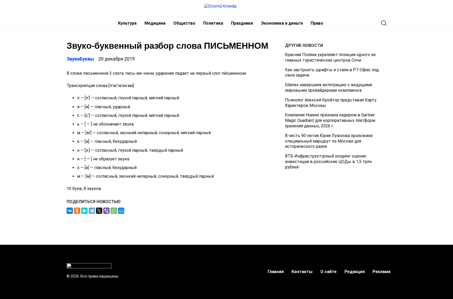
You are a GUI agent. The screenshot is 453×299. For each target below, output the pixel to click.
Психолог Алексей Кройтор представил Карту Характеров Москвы (330, 102)
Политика (213, 23)
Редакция (354, 271)
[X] (99, 211)
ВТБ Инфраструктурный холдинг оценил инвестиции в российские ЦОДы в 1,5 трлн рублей (328, 162)
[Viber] (106, 211)
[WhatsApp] (114, 211)
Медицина (154, 23)
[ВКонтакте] (70, 211)
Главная (276, 271)
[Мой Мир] (121, 211)
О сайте (328, 271)
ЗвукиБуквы (80, 59)
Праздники (242, 23)
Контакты (302, 271)
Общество (184, 23)
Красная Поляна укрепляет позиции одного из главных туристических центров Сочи (330, 57)
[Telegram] (92, 211)
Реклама (381, 271)
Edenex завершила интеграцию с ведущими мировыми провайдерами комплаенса (328, 87)
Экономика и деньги (282, 23)
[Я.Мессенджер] (84, 211)
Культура (127, 23)
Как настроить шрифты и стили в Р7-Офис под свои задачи (332, 72)
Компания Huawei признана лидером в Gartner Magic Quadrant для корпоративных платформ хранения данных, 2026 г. (330, 120)
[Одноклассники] (77, 211)
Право (317, 23)
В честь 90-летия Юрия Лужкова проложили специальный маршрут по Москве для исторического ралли (329, 141)
